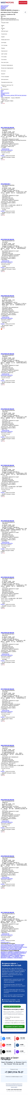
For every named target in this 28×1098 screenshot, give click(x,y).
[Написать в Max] (20, 1079)
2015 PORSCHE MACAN (7, 577)
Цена (2, 90)
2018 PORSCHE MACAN (7, 354)
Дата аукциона (5, 93)
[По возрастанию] (1, 88)
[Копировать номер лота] (8, 130)
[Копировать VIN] (15, 129)
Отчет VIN (4, 137)
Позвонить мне (4, 145)
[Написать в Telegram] (7, 1079)
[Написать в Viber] (12, 1079)
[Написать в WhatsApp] (16, 1079)
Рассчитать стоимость (6, 151)
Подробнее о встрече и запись (14, 1026)
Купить (3, 155)
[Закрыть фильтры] (2, 17)
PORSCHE (3, 7)
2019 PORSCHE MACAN (7, 239)
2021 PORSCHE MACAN (7, 127)
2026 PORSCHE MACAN (7, 296)
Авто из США (4, 6)
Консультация (23, 2)
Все (3, 95)
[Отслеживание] (17, 1096)
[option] (14, 90)
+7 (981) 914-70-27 (14, 1072)
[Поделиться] (25, 12)
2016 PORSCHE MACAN (7, 409)
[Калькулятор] (10, 1096)
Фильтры (4, 86)
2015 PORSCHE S (5, 184)
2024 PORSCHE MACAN (7, 800)
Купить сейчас (11, 95)
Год (2, 91)
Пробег (3, 94)
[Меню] (3, 1096)
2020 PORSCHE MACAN (7, 632)
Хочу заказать (12, 145)
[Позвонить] (24, 1096)
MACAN (3, 8)
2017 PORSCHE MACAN (7, 465)
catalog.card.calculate (10, 155)
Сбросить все (4, 99)
